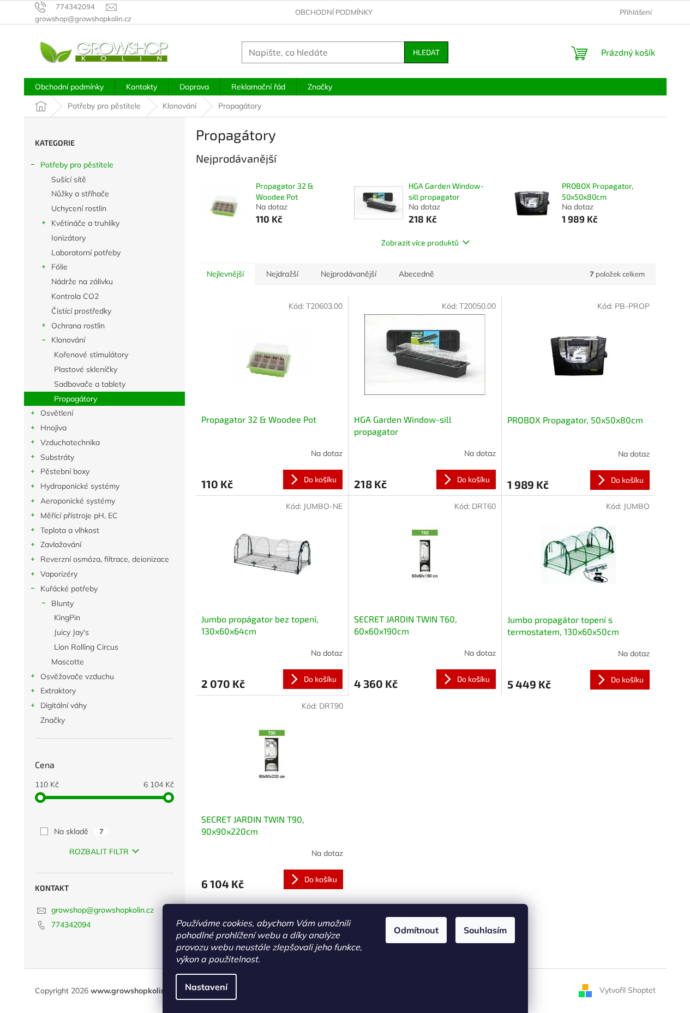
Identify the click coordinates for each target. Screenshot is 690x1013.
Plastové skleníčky (85, 369)
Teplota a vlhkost (69, 530)
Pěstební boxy (64, 471)
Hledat (426, 52)
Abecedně (416, 274)
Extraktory (58, 691)
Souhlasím (485, 930)
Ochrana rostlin (78, 326)
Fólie (59, 267)
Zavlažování (60, 544)
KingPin (67, 617)
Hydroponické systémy (79, 486)
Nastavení (206, 986)
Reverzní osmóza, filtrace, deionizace (104, 559)
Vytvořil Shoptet (627, 990)
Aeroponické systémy (77, 501)
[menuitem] (69, 86)
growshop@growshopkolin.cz (102, 910)
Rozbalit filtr (99, 851)
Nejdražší (282, 274)
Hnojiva (53, 428)
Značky (52, 720)
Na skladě (79, 831)
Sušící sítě (68, 179)
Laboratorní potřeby (86, 252)
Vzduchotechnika (70, 442)
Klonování (68, 340)
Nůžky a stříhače (80, 194)
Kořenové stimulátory (91, 354)
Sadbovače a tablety (89, 384)
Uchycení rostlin (78, 208)
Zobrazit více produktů (420, 242)
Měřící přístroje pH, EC (79, 515)
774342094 (71, 925)
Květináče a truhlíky (85, 223)
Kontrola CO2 (75, 296)
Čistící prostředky (81, 311)
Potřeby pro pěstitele (76, 165)
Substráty (57, 457)
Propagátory (75, 399)
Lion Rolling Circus (86, 647)
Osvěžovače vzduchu (77, 676)
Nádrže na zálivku (82, 281)
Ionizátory (68, 238)
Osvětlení (56, 413)
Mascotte (67, 662)
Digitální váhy (63, 705)
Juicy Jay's (71, 632)
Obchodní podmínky (334, 12)
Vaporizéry (58, 574)
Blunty (62, 603)
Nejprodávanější (348, 274)
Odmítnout (416, 930)
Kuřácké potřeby (69, 589)
